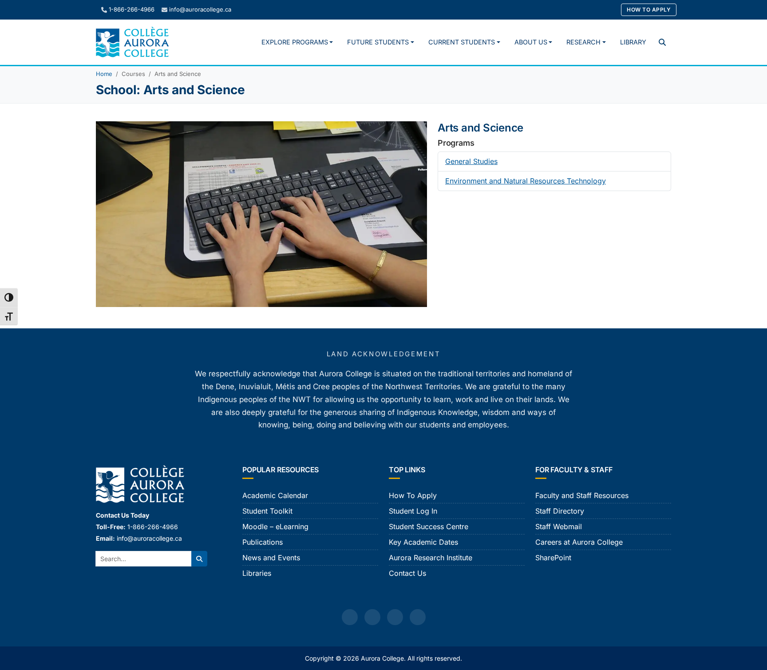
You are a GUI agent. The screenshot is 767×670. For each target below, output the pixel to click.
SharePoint (553, 557)
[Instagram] (372, 617)
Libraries (256, 573)
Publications (262, 542)
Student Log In (413, 510)
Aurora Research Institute (430, 557)
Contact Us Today (122, 515)
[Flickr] (418, 617)
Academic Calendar (275, 495)
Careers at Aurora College (579, 542)
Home (104, 73)
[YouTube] (395, 617)
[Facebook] (350, 617)
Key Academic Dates (423, 542)
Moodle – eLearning (275, 526)
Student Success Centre (428, 526)
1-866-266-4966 (131, 9)
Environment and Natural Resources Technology (525, 180)
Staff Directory (559, 510)
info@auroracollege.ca (200, 9)
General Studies (471, 161)
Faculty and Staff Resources (582, 495)
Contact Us (407, 573)
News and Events (271, 557)
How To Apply (649, 9)
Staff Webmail (558, 526)
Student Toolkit (267, 510)
